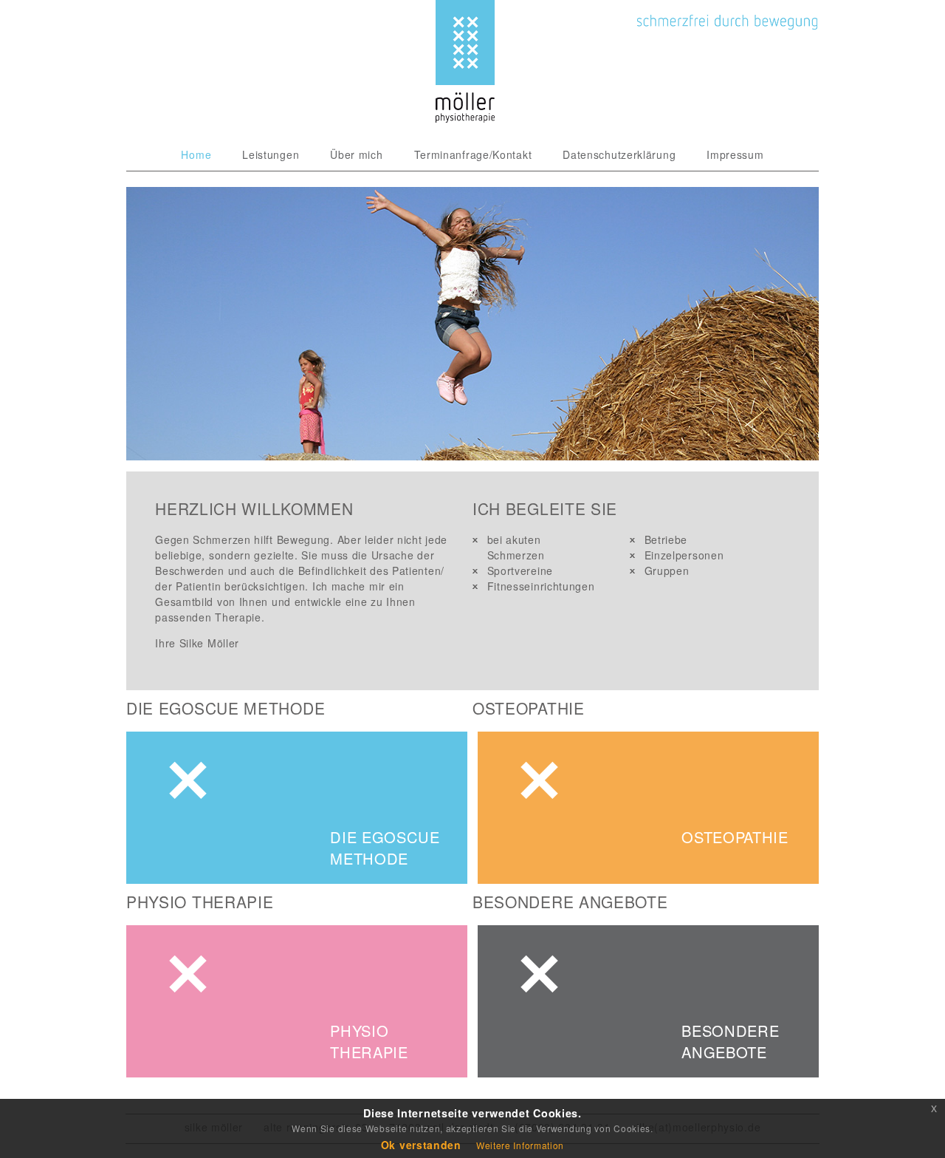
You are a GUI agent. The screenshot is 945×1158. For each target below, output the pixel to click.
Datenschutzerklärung (619, 154)
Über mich (356, 154)
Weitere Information (520, 1145)
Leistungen (270, 154)
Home (196, 154)
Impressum (735, 154)
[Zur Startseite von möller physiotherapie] (465, 118)
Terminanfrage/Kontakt (473, 154)
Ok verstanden (421, 1144)
